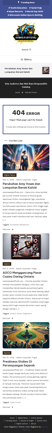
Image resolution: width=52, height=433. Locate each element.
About (33, 424)
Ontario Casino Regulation (21, 314)
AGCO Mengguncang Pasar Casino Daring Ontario (22, 274)
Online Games (36, 418)
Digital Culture (22, 424)
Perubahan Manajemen (19, 225)
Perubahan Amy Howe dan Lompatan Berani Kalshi (18, 70)
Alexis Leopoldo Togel (26, 180)
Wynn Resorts (16, 11)
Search (25, 50)
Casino (7, 264)
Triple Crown (15, 402)
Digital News (9, 175)
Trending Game (11, 421)
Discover (7, 229)
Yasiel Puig (36, 8)
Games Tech (42, 421)
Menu (28, 59)
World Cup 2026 (35, 11)
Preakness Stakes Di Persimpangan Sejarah (19, 363)
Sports (7, 353)
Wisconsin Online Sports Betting (25, 15)
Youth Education (18, 8)
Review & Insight (27, 421)
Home (12, 418)
